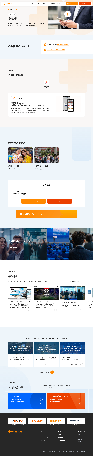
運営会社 (60, 437)
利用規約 (43, 451)
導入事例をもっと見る (75, 281)
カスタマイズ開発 (33, 201)
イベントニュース (80, 434)
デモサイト (59, 3)
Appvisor (78, 437)
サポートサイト (61, 440)
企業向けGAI (79, 441)
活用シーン (45, 3)
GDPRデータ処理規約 (80, 451)
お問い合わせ (85, 3)
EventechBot (79, 439)
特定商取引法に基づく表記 (62, 451)
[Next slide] (83, 316)
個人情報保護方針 (72, 451)
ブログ (42, 443)
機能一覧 (37, 3)
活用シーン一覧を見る (13, 247)
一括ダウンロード (44, 372)
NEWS (59, 431)
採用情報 (60, 434)
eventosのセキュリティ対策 (51, 451)
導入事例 (53, 3)
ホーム (31, 3)
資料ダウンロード (72, 3)
